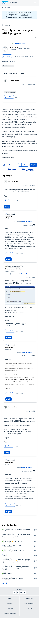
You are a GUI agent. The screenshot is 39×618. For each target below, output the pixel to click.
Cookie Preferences (10, 613)
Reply (7, 207)
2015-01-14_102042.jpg (15, 324)
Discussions (7, 7)
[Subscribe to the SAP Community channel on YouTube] (21, 592)
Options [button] (35, 37)
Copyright (10, 603)
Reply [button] (33, 165)
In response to (22, 221)
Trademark (9, 608)
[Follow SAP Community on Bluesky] (18, 592)
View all (4, 583)
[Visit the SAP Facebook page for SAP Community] (14, 592)
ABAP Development (8, 65)
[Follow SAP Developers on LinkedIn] (24, 592)
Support (29, 608)
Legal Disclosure (29, 603)
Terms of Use (29, 598)
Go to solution (20, 43)
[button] (3, 56)
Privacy (10, 598)
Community (13, 2)
